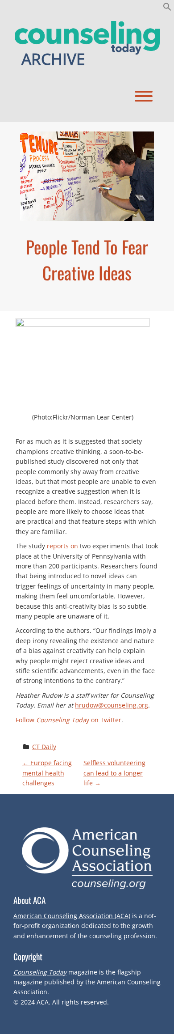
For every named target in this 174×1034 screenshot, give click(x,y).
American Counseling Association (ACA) (71, 915)
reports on (62, 546)
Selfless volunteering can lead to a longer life (114, 773)
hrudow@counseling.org (111, 705)
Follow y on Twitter (68, 720)
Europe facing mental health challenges (47, 773)
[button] (167, 8)
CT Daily (44, 746)
